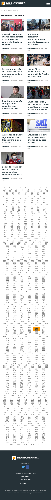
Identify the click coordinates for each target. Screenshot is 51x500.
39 (44, 195)
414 (18, 304)
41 (10, 196)
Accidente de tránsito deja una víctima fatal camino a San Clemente (12, 138)
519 (18, 336)
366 (29, 289)
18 (4, 191)
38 (38, 195)
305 (36, 270)
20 (16, 191)
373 (32, 291)
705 (36, 393)
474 (11, 323)
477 (32, 323)
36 (25, 195)
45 (35, 196)
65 (25, 202)
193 (32, 236)
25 (47, 191)
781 (46, 414)
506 (21, 333)
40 (4, 196)
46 (41, 196)
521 (32, 336)
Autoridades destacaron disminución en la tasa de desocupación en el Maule (38, 39)
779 (32, 414)
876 (32, 444)
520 (25, 336)
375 (46, 291)
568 (22, 352)
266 (21, 259)
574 (18, 353)
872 (43, 442)
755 (46, 406)
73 (29, 204)
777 (18, 414)
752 (25, 406)
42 (16, 196)
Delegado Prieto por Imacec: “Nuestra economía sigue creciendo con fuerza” (12, 170)
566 (7, 352)
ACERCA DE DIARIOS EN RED (25, 473)
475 (18, 323)
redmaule (5, 48)
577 (39, 353)
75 (41, 204)
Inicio (3, 10)
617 (11, 367)
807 (14, 423)
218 (25, 244)
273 (25, 261)
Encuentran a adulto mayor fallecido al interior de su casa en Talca (37, 138)
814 (18, 425)
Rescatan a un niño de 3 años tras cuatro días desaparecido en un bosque (12, 72)
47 (47, 196)
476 (25, 323)
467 (7, 321)
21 (22, 191)
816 (32, 425)
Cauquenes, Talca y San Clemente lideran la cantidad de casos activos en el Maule (38, 105)
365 (21, 289)
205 (29, 240)
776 (11, 414)
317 (25, 274)
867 (7, 442)
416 (32, 304)
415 (25, 304)
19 (10, 191)
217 (18, 244)
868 (14, 442)
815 (25, 425)
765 (29, 410)
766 (36, 410)
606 (29, 363)
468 (14, 321)
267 (29, 259)
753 (32, 406)
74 (35, 204)
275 (39, 261)
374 (39, 291)
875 (25, 444)
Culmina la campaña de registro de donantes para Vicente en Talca (12, 104)
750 (11, 406)
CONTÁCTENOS (25, 480)
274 (32, 261)
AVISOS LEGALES (25, 483)
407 (15, 302)
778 (25, 414)
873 (11, 444)
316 (18, 274)
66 (32, 202)
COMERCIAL (25, 476)
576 (32, 353)
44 (29, 196)
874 (18, 444)
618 (18, 367)
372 (25, 291)
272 (18, 261)
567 (15, 352)
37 (31, 195)
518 (11, 336)
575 (25, 353)
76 (47, 204)
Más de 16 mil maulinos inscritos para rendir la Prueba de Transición (38, 72)
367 (36, 289)
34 (13, 195)
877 (39, 444)
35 (19, 195)
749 (4, 406)
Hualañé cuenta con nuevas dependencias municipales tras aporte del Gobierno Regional (12, 39)
